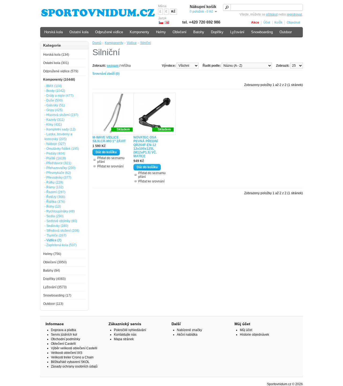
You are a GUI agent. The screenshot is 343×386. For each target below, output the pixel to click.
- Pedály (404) (54, 153)
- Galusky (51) (54, 105)
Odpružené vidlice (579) (60, 71)
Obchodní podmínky (65, 339)
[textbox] (263, 7)
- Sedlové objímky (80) (60, 221)
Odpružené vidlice (109, 32)
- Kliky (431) (53, 124)
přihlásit (272, 14)
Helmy (161, 32)
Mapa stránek (124, 339)
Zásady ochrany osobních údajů (74, 366)
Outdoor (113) (53, 304)
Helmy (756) (52, 254)
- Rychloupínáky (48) (59, 211)
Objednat (293, 22)
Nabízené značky (189, 330)
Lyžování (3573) (55, 287)
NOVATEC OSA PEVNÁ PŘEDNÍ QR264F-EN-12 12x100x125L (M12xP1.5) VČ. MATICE (145, 147)
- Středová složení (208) (61, 231)
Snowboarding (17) (57, 295)
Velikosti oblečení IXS (66, 353)
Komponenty (114, 43)
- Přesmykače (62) (57, 173)
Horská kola (53, 32)
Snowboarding (262, 32)
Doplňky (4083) (54, 279)
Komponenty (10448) (59, 79)
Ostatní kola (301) (56, 63)
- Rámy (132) (54, 187)
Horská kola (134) (56, 55)
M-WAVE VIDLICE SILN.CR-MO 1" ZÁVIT (109, 139)
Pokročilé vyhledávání (130, 330)
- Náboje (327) (55, 144)
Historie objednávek (254, 334)
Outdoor (285, 32)
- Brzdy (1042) (54, 91)
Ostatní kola (78, 32)
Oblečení (180, 32)
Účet (266, 22)
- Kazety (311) (54, 120)
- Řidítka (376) (54, 202)
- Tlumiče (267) (55, 235)
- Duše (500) (53, 100)
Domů (96, 43)
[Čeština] (161, 22)
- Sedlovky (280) (56, 226)
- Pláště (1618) (55, 158)
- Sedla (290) (54, 216)
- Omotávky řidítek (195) (61, 149)
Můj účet (246, 330)
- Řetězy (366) (54, 197)
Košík (278, 22)
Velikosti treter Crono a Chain (72, 357)
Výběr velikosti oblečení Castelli (74, 348)
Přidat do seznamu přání (111, 160)
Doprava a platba (63, 330)
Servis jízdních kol (64, 334)
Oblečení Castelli (63, 344)
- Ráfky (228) (53, 182)
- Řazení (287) (54, 192)
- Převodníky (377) (57, 177)
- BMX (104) (53, 86)
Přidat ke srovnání (110, 166)
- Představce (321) (57, 163)
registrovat (294, 14)
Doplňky (217, 32)
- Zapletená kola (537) (60, 245)
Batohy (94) (51, 270)
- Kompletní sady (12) (60, 129)
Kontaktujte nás (125, 334)
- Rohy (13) (52, 206)
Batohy (198, 32)
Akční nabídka (187, 334)
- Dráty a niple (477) (58, 96)
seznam (113, 66)
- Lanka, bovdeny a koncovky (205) (58, 136)
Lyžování (237, 32)
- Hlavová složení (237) (61, 115)
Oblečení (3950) (55, 262)
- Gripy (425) (53, 110)
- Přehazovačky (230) (60, 168)
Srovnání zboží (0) (106, 74)
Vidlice (132, 43)
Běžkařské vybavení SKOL (70, 362)
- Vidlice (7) (52, 240)
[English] (167, 22)
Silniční (145, 43)
